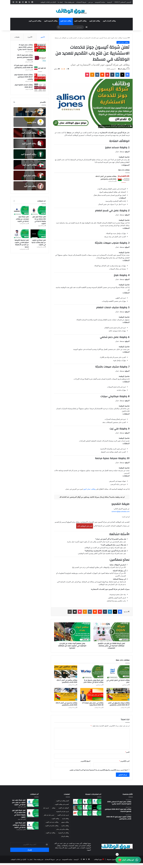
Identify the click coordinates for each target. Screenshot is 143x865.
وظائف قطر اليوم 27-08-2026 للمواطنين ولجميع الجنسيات (25, 57)
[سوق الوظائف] (71, 11)
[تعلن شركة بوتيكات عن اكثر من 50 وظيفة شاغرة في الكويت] (87, 813)
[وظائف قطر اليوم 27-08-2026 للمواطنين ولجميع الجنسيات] (40, 58)
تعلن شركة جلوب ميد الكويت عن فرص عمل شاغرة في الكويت (18, 802)
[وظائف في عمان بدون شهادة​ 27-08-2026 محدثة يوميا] (91, 694)
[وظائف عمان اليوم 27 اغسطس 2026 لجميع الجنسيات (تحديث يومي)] (40, 48)
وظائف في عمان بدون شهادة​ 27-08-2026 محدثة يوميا (92, 704)
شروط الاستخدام (81, 2)
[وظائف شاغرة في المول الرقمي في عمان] (117, 671)
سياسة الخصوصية (100, 2)
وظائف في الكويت (50, 833)
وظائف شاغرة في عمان (62, 829)
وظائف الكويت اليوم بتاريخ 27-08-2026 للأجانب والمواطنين (23, 66)
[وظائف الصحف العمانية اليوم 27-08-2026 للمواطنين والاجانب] (40, 77)
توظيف (53, 808)
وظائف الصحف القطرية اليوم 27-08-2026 (24, 86)
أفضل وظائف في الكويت (62, 800)
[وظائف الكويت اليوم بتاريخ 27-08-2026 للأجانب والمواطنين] (40, 68)
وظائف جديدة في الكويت (52, 822)
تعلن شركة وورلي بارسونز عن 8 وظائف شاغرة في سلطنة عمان (93, 681)
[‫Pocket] (87, 75)
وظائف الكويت (55, 818)
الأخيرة (30, 37)
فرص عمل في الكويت (63, 815)
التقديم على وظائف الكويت (62, 804)
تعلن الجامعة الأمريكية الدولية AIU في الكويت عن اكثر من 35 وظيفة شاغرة (22, 243)
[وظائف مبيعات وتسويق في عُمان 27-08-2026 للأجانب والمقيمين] (117, 694)
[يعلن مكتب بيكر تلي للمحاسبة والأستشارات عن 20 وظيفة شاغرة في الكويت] (96, 813)
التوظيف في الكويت (63, 808)
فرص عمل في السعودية (62, 811)
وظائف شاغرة (65, 825)
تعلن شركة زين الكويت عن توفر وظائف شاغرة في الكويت (39, 242)
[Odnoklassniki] (92, 75)
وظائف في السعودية (63, 833)
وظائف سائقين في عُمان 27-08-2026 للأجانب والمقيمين (66, 681)
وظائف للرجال (65, 836)
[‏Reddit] (102, 75)
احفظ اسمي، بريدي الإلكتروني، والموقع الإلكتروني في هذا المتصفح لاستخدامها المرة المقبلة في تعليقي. (98, 770)
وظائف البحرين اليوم (35, 21)
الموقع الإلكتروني (85, 761)
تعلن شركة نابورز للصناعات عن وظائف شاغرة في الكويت (22, 219)
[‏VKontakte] (97, 75)
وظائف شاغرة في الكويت (51, 825)
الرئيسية (109, 2)
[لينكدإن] (117, 75)
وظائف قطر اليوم (94, 21)
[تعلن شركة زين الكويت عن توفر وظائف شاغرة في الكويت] (38, 233)
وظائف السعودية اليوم (50, 21)
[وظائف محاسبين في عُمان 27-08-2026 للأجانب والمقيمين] (65, 694)
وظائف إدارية (65, 818)
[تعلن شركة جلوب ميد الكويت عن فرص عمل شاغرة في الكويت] (96, 801)
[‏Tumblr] (112, 75)
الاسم (127, 752)
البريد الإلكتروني (124, 761)
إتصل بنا (60, 2)
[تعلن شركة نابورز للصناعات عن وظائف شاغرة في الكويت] (21, 210)
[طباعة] (70, 612)
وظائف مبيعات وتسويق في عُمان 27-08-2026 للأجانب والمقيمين (118, 704)
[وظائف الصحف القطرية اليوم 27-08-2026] (40, 88)
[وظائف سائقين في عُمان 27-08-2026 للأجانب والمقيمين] (65, 671)
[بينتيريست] (107, 75)
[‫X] (122, 75)
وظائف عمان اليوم (65, 21)
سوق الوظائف (98, 859)
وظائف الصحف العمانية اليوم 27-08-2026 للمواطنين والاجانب (23, 77)
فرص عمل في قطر (49, 815)
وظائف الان (123, 69)
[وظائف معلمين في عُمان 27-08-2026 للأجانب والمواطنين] (123, 179)
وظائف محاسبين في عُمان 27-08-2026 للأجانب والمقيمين (66, 704)
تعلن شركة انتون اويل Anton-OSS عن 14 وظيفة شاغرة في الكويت (39, 220)
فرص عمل (46, 808)
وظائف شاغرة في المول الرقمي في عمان (117, 681)
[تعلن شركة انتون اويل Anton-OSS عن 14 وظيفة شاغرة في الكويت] (38, 210)
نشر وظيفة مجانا (69, 2)
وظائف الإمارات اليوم (109, 21)
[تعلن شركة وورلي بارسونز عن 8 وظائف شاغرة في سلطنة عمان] (91, 671)
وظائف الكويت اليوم (80, 21)
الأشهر (43, 37)
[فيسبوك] (127, 75)
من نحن (90, 2)
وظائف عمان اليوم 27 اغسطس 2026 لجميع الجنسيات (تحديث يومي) (25, 47)
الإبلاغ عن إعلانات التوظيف (48, 2)
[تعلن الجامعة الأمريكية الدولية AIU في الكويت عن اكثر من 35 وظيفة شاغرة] (21, 233)
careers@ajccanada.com (120, 511)
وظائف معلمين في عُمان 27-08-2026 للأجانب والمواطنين (105, 177)
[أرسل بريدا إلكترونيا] (118, 69)
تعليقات (16, 37)
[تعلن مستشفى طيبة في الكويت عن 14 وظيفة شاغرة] (77, 807)
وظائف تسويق (65, 822)
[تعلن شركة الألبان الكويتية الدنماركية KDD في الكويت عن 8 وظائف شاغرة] (77, 813)
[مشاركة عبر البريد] (75, 612)
